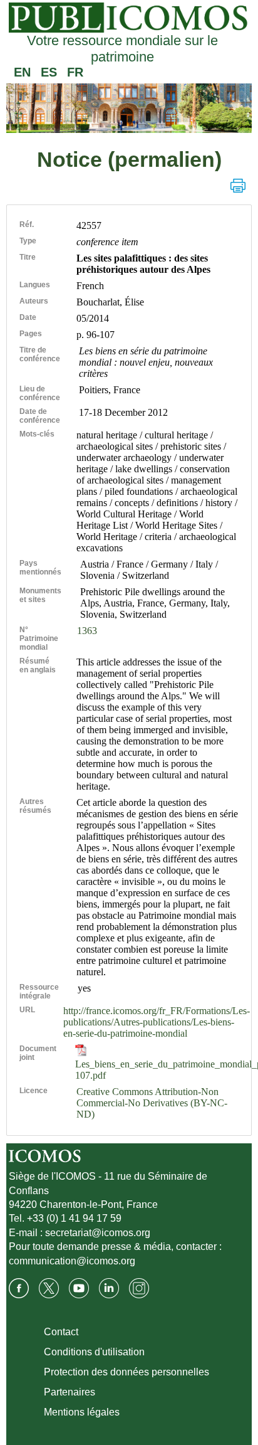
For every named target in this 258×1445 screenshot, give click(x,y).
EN (22, 72)
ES (49, 72)
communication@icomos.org (72, 1261)
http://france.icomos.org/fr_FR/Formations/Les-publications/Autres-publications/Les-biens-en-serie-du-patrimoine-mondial (156, 1022)
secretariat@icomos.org (97, 1232)
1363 (87, 630)
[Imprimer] (238, 185)
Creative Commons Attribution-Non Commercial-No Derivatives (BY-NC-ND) (151, 1102)
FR (75, 72)
